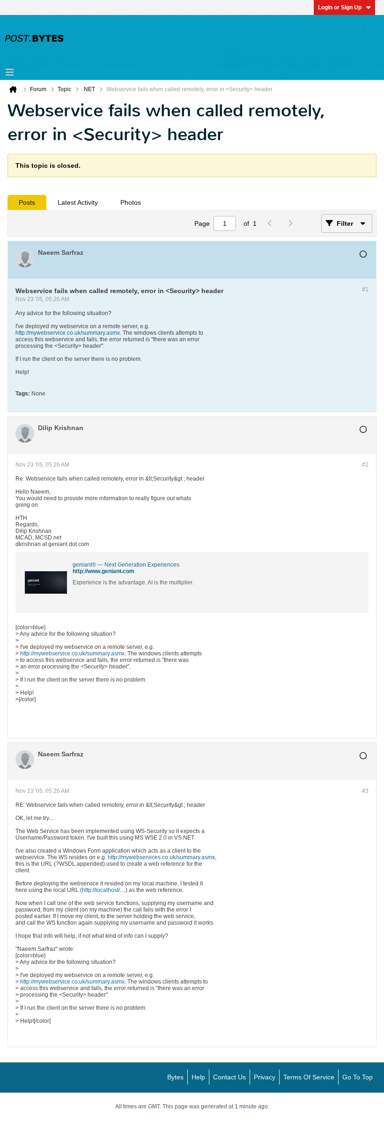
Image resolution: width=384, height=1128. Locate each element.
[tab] (26, 202)
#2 (365, 464)
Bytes (175, 1077)
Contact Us (229, 1077)
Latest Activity (78, 202)
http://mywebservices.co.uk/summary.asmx (161, 857)
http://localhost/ (101, 890)
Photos (130, 202)
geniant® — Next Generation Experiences (126, 564)
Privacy (264, 1077)
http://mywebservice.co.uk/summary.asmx (67, 333)
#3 (365, 791)
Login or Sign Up (340, 7)
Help (198, 1077)
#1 (365, 289)
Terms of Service (308, 1077)
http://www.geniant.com (103, 571)
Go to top (357, 1077)
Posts (27, 202)
